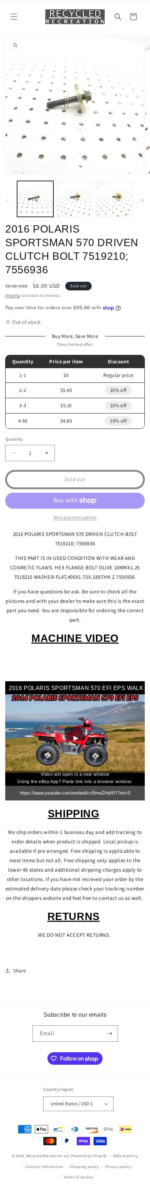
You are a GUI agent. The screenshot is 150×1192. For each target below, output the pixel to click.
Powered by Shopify (89, 1155)
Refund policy (125, 1155)
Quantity (14, 439)
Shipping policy (84, 1166)
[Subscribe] (110, 1033)
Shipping (12, 295)
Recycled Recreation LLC (48, 1155)
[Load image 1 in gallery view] (35, 199)
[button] (14, 16)
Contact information (44, 1166)
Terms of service (78, 1177)
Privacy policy (118, 1166)
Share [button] (19, 970)
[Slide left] (7, 200)
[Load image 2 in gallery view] (75, 199)
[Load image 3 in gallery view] (114, 199)
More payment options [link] (75, 517)
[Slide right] (142, 200)
